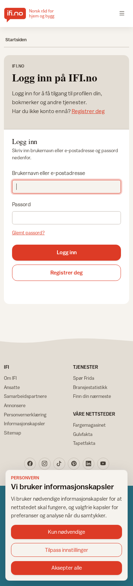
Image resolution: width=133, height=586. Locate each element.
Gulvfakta (83, 434)
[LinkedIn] (89, 464)
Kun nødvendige (66, 532)
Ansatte (12, 387)
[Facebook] (30, 464)
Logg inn (67, 252)
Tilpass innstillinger (66, 550)
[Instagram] (45, 464)
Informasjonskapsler (24, 423)
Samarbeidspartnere (25, 396)
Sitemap (12, 433)
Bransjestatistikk (90, 387)
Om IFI (10, 378)
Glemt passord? (28, 232)
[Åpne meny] (122, 13)
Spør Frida (83, 378)
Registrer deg (88, 111)
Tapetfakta (84, 443)
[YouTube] (103, 464)
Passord (21, 204)
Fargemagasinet (89, 425)
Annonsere (15, 405)
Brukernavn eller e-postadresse (48, 173)
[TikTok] (59, 464)
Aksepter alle (66, 568)
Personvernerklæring (25, 414)
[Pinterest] (74, 464)
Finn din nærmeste (92, 396)
